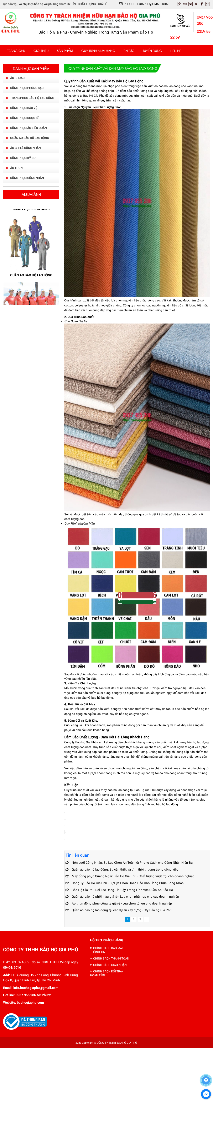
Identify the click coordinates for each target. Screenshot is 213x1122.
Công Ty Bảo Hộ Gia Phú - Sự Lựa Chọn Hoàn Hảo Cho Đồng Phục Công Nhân (128, 883)
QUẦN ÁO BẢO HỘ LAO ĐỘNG (29, 138)
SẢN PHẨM (65, 50)
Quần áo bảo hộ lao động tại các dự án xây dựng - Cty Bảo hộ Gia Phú (122, 910)
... (146, 919)
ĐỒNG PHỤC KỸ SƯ (23, 158)
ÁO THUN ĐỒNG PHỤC (31, 278)
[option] (31, 258)
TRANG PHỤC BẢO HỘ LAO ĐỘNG (32, 98)
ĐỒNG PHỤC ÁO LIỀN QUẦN (28, 128)
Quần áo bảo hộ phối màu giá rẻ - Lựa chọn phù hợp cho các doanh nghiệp (125, 896)
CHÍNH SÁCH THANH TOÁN (111, 958)
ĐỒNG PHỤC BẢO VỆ (23, 108)
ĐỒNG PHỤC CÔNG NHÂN (27, 178)
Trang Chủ (16, 50)
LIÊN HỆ (175, 50)
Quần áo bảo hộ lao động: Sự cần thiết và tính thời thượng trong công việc (125, 869)
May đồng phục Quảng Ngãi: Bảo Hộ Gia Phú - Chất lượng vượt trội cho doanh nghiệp (133, 876)
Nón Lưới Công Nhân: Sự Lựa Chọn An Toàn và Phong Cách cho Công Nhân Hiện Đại (132, 862)
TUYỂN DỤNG (152, 50)
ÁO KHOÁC (17, 78)
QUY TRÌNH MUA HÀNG (98, 50)
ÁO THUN (16, 168)
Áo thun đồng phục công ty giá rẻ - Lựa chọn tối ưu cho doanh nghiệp (122, 903)
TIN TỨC (129, 50)
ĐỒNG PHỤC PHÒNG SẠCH (28, 88)
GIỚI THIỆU (41, 50)
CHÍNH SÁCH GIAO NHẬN (110, 965)
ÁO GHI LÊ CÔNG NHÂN (25, 148)
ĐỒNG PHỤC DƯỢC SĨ (24, 118)
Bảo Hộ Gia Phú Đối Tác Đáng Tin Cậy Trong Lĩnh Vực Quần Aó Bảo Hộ (122, 890)
